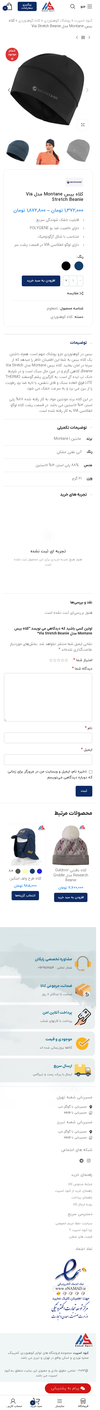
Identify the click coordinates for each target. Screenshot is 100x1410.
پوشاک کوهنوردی (57, 20)
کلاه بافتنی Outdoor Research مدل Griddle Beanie (70, 875)
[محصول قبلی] (89, 38)
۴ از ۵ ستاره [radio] (55, 660)
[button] (87, 90)
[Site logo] (48, 6)
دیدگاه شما (82, 668)
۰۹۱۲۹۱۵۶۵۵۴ (46, 968)
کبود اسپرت (83, 20)
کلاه (83, 359)
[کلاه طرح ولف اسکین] (25, 844)
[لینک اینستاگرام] (88, 1161)
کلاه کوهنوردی (29, 20)
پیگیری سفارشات (27, 6)
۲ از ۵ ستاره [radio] (62, 660)
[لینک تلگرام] (81, 1161)
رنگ (80, 256)
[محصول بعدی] (77, 38)
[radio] (78, 265)
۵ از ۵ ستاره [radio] (51, 660)
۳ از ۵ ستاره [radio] (59, 660)
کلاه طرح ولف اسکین (25, 878)
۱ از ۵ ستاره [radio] (66, 660)
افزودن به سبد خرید (41, 280)
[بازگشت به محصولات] (83, 38)
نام (88, 728)
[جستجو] (73, 6)
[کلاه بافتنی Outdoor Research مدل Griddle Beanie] (71, 844)
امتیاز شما (82, 660)
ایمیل (86, 749)
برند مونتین (66, 399)
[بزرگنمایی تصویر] (82, 125)
